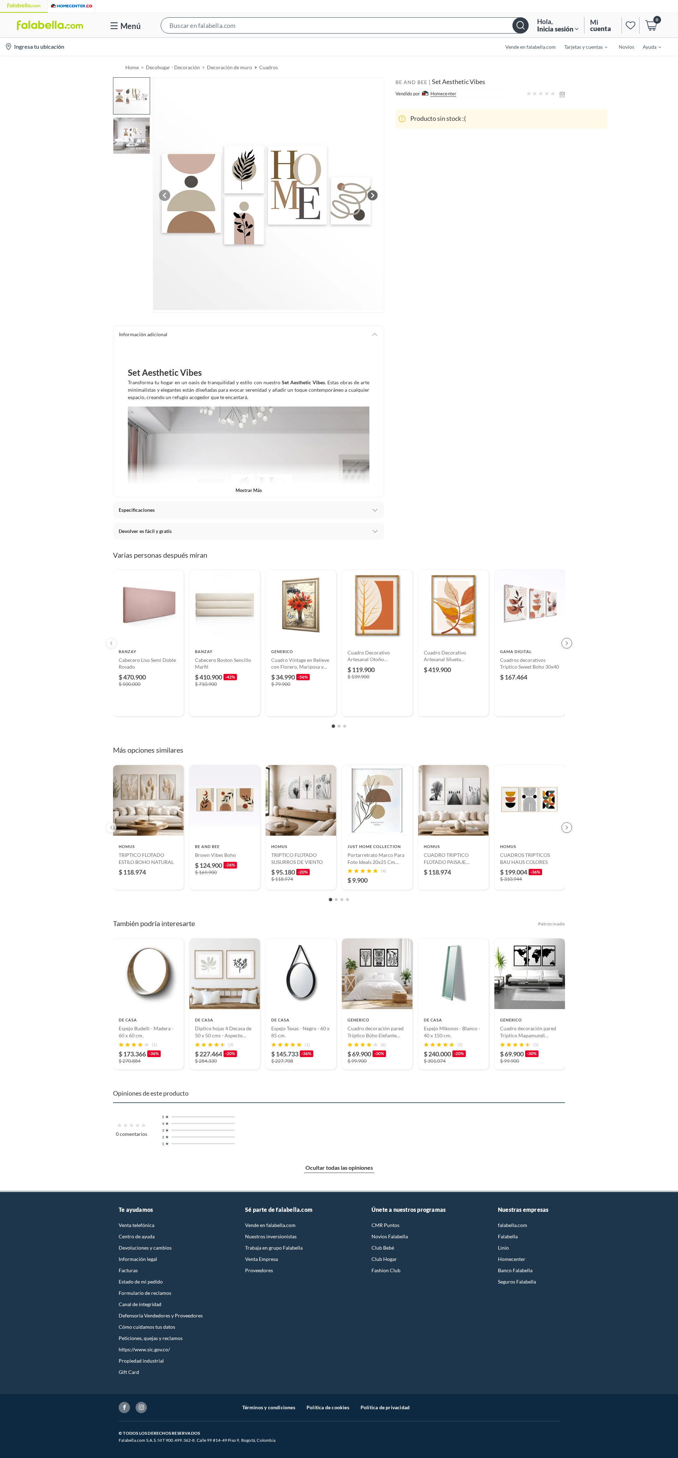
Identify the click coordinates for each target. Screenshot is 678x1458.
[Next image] (372, 195)
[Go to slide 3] (344, 726)
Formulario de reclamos (145, 1293)
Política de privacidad (385, 1407)
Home (132, 67)
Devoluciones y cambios (145, 1248)
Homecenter (511, 1259)
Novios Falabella (389, 1236)
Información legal (138, 1259)
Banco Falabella (515, 1270)
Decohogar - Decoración (173, 67)
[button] (345, 25)
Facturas (128, 1270)
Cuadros (268, 67)
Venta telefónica (136, 1225)
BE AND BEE (411, 82)
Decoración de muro (229, 67)
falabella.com (512, 1225)
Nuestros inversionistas (271, 1236)
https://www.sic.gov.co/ (144, 1349)
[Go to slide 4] (347, 899)
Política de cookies (328, 1407)
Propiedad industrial (141, 1361)
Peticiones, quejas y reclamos (151, 1338)
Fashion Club (385, 1270)
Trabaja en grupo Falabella (274, 1248)
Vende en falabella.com (270, 1225)
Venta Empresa (261, 1259)
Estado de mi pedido (141, 1282)
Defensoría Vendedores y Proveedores (161, 1315)
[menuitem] (581, 46)
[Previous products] (111, 643)
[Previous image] (164, 195)
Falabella (508, 1236)
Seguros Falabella (517, 1282)
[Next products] (566, 643)
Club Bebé (382, 1248)
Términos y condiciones (268, 1407)
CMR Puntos (385, 1225)
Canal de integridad (140, 1304)
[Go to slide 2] (339, 726)
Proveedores (259, 1270)
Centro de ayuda (137, 1236)
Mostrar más (249, 490)
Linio (503, 1248)
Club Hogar (384, 1259)
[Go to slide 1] (333, 726)
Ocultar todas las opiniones (339, 1167)
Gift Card (129, 1372)
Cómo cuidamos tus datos (147, 1327)
